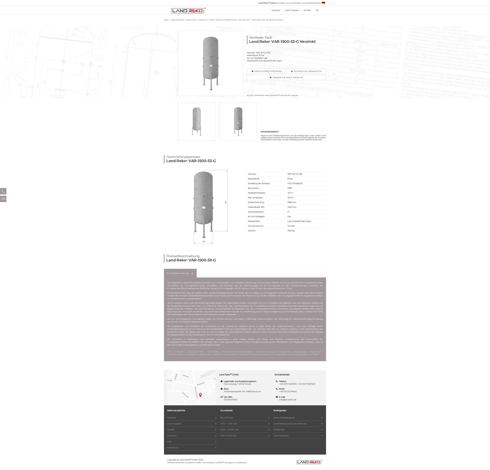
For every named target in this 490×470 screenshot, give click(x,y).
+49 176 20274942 (288, 391)
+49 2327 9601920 (306, 384)
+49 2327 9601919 (287, 384)
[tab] (180, 273)
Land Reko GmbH (188, 460)
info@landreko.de (287, 399)
